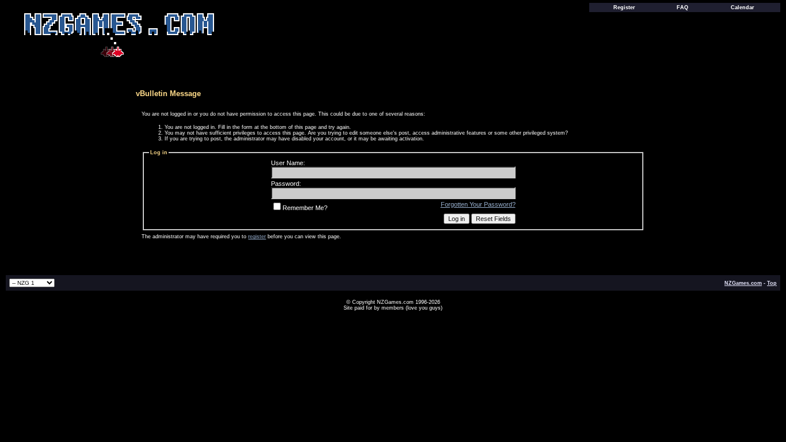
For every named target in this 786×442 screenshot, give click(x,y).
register (257, 236)
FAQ (682, 7)
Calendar (742, 7)
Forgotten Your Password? (478, 204)
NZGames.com (743, 283)
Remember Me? (305, 207)
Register (624, 7)
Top (772, 283)
